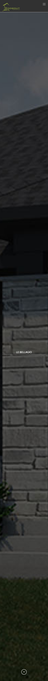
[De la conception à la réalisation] (11, 7)
